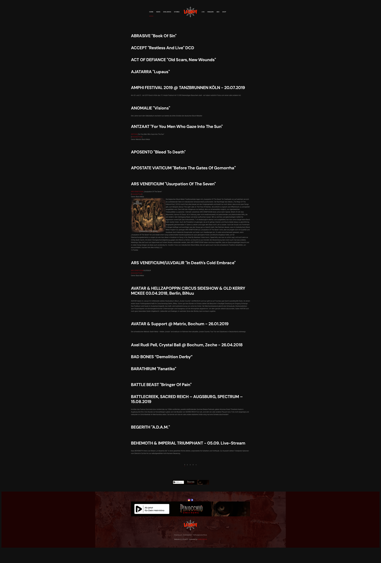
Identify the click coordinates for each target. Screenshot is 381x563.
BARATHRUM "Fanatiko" (153, 368)
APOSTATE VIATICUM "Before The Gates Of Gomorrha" (183, 168)
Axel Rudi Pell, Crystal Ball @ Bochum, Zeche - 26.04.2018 (187, 345)
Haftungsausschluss (200, 535)
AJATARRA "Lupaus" (150, 71)
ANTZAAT (134, 134)
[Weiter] (196, 465)
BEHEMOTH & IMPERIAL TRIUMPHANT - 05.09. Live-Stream (188, 443)
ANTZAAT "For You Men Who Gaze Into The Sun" (177, 126)
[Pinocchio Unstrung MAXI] (190, 482)
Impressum (178, 535)
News (158, 12)
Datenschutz (187, 535)
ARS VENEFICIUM (137, 192)
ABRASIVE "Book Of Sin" (154, 36)
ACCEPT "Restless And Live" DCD (162, 48)
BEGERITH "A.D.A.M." (150, 427)
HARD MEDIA (202, 539)
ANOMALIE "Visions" (150, 108)
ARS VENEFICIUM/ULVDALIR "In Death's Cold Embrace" (183, 262)
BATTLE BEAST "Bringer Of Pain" (161, 384)
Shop (224, 12)
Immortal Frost (136, 137)
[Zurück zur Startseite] (190, 11)
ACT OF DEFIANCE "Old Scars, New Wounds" (173, 59)
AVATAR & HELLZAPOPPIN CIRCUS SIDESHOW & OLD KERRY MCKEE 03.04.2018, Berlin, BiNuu (188, 291)
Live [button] (203, 12)
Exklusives (167, 12)
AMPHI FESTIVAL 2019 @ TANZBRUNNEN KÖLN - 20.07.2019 (188, 87)
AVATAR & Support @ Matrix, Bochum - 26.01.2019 (180, 324)
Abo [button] (217, 12)
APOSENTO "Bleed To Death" (158, 152)
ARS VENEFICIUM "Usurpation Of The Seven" (173, 184)
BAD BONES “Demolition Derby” (161, 356)
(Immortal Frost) (136, 273)
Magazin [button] (210, 12)
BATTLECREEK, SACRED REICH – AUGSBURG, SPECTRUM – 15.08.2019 (187, 399)
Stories (176, 12)
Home (151, 12)
